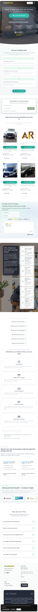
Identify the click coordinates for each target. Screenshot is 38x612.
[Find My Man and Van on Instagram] (6, 573)
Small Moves (19, 364)
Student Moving (19, 404)
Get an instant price (20, 15)
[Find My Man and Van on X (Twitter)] (4, 573)
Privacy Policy (7, 583)
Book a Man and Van (10, 147)
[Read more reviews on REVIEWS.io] (30, 234)
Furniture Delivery (19, 391)
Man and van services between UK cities (12, 438)
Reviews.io (30, 253)
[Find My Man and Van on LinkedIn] (9, 573)
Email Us (22, 576)
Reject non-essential (5, 609)
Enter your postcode (7, 105)
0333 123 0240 (24, 568)
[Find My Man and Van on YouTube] (7, 573)
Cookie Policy (4, 607)
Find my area (30, 108)
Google (27, 254)
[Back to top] (31, 594)
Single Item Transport (19, 377)
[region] (19, 227)
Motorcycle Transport (19, 419)
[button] (3, 227)
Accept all (18, 609)
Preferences (13, 609)
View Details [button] (6, 158)
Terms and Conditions (8, 585)
